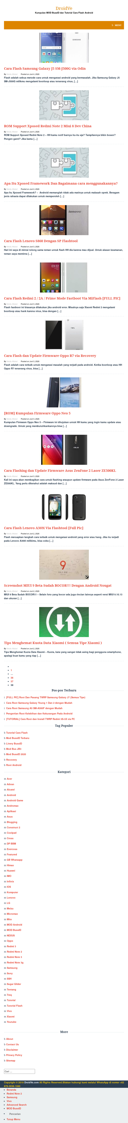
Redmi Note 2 (14, 951)
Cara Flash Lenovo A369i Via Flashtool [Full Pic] (43, 528)
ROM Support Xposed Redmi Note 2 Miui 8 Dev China (48, 126)
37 (12, 681)
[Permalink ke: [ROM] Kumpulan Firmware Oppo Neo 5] (64, 392)
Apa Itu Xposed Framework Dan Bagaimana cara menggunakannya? (61, 183)
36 (12, 677)
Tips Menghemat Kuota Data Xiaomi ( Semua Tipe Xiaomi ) (53, 643)
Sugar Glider (14, 984)
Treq (9, 994)
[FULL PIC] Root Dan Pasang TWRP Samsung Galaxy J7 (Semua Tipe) (45, 697)
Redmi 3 (11, 946)
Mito (9, 919)
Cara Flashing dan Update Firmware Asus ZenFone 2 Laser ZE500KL (60, 470)
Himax (10, 865)
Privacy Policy (14, 1055)
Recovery (11, 759)
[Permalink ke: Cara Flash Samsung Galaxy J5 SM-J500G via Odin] (64, 47)
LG (8, 903)
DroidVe (64, 8)
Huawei (11, 870)
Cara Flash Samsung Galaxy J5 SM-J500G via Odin (45, 68)
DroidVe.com (31, 1082)
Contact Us (12, 1044)
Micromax (12, 913)
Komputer (12, 892)
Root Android (14, 765)
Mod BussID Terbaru (17, 738)
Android (11, 795)
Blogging (12, 822)
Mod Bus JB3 (13, 748)
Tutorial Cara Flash (17, 732)
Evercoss (12, 849)
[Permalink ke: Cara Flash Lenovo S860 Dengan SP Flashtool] (64, 219)
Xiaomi (10, 1016)
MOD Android (14, 924)
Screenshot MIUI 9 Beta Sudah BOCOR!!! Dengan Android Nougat (58, 585)
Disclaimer (12, 1049)
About (9, 1038)
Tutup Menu (13, 1119)
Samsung (12, 967)
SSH (9, 978)
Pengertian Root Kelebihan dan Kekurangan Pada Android (39, 713)
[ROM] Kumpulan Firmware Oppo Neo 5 (37, 413)
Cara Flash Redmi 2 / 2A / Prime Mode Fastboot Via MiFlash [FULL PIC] (62, 298)
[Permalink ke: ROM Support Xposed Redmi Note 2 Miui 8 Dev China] (64, 105)
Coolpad (11, 832)
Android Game (15, 800)
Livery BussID (14, 743)
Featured (12, 854)
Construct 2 (13, 827)
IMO (9, 876)
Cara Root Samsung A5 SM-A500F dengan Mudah (34, 708)
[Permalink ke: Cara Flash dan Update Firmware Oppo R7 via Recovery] (64, 334)
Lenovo (11, 897)
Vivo (9, 1011)
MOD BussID (14, 930)
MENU (118, 25)
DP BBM (11, 843)
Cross (10, 838)
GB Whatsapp (14, 859)
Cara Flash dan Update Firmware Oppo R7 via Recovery (50, 355)
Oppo (10, 940)
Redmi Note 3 (14, 957)
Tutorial (11, 1000)
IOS (9, 886)
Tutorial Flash (14, 1005)
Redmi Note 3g (15, 962)
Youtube (11, 1021)
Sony (10, 973)
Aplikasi (11, 811)
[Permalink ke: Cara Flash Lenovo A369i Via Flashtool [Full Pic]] (64, 506)
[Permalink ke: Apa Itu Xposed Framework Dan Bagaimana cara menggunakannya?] (64, 162)
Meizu (10, 908)
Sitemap (10, 1060)
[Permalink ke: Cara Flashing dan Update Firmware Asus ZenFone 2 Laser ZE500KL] (64, 449)
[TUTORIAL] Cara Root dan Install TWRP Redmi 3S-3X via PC (40, 719)
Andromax (12, 805)
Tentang (11, 989)
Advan (10, 784)
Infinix (10, 881)
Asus (10, 816)
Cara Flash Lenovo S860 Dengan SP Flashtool (41, 241)
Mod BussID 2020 (16, 754)
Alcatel (11, 789)
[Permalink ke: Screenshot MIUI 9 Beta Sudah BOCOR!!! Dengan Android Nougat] (64, 564)
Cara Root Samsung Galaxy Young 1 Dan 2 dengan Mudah (39, 702)
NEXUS (11, 935)
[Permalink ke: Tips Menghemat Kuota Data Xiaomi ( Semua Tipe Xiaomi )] (64, 621)
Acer (9, 778)
